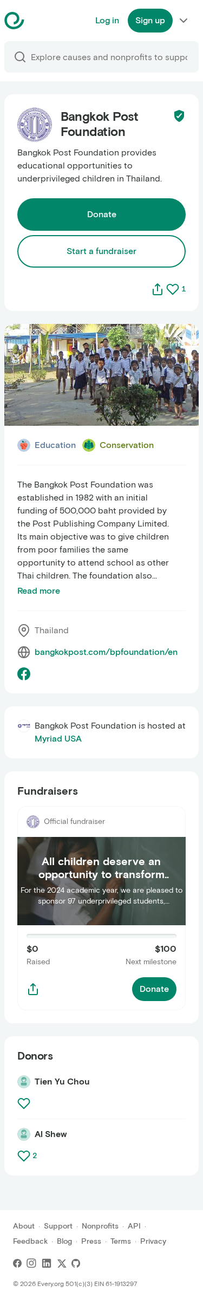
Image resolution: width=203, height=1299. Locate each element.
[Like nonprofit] (172, 289)
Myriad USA (58, 738)
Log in (107, 20)
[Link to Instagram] (31, 1263)
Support (58, 1226)
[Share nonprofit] (157, 289)
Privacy (153, 1241)
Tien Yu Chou (62, 1081)
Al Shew (51, 1134)
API (134, 1226)
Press (91, 1241)
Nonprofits (100, 1226)
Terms (120, 1241)
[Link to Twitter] (61, 1263)
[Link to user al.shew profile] (23, 1134)
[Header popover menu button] (183, 20)
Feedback (30, 1241)
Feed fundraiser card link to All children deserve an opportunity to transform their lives (100, 825)
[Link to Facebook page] (23, 673)
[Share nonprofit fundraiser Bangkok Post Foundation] (33, 989)
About (24, 1226)
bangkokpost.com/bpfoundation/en (106, 652)
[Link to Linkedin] (46, 1263)
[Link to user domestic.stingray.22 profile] (23, 1081)
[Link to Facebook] (17, 1263)
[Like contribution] (24, 1103)
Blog (64, 1241)
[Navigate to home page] (41, 20)
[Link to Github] (75, 1263)
